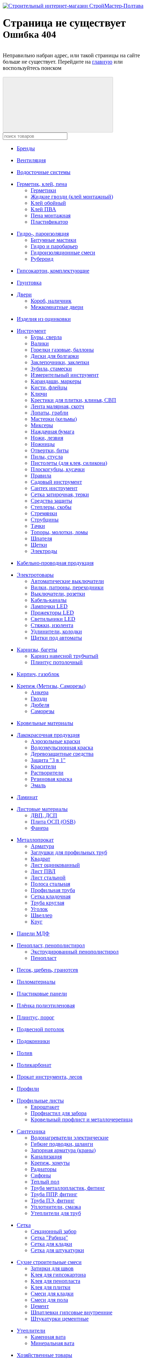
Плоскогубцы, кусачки (58, 469)
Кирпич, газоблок (38, 674)
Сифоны (41, 1175)
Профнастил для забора (59, 1113)
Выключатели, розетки (58, 594)
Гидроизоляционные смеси (63, 253)
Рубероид (42, 259)
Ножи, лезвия (47, 438)
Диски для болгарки (55, 356)
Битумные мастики (53, 240)
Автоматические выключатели (67, 581)
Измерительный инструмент (65, 375)
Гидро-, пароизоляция (43, 234)
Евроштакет (45, 1107)
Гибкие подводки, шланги (62, 1144)
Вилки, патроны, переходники (67, 587)
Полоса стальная (50, 884)
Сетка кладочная (50, 896)
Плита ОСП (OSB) (53, 822)
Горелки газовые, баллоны (62, 350)
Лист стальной (48, 878)
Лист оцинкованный (55, 865)
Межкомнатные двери (57, 307)
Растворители (47, 773)
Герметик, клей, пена (42, 184)
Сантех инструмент (54, 488)
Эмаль (38, 785)
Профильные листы (40, 1101)
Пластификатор (49, 222)
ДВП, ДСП (44, 815)
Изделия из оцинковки (44, 319)
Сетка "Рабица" (49, 1238)
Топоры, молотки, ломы (59, 532)
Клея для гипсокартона (58, 1275)
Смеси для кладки (52, 1294)
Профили (28, 1089)
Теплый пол (45, 1182)
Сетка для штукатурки (57, 1250)
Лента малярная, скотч (57, 406)
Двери (24, 294)
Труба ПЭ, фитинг (53, 1201)
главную (102, 62)
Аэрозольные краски (55, 741)
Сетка (24, 1225)
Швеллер (41, 915)
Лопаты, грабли (49, 413)
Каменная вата (48, 1337)
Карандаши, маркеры (56, 381)
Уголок (39, 909)
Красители (43, 766)
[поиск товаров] (58, 104)
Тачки (38, 526)
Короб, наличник (51, 301)
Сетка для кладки (51, 1244)
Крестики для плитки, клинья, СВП (73, 400)
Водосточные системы (43, 172)
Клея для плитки (50, 1287)
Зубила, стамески (51, 369)
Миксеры (42, 425)
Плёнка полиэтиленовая (46, 1005)
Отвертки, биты (50, 450)
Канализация (46, 1157)
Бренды (26, 148)
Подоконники (33, 1041)
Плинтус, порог (35, 1017)
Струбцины (45, 520)
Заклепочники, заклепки (60, 362)
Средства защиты (51, 501)
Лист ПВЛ (43, 871)
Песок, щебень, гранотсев (47, 970)
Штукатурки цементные (60, 1319)
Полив (24, 1053)
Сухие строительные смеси (49, 1262)
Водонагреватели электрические (69, 1138)
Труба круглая (47, 903)
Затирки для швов (52, 1268)
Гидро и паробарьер (54, 246)
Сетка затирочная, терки (60, 494)
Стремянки (44, 513)
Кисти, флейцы (49, 387)
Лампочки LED (49, 606)
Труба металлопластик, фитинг (68, 1188)
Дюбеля (40, 705)
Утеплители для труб (56, 1213)
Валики (40, 343)
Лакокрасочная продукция (48, 735)
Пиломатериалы (36, 982)
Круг (37, 922)
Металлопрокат (35, 840)
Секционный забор (53, 1231)
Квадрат (40, 859)
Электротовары (35, 575)
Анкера (39, 692)
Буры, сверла (46, 337)
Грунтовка (29, 283)
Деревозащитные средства (62, 754)
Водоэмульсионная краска (62, 748)
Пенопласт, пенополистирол (51, 945)
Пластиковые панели (42, 994)
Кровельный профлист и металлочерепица (82, 1119)
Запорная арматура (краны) (63, 1150)
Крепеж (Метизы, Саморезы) (51, 686)
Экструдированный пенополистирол (75, 952)
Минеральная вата (52, 1343)
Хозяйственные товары (44, 1355)
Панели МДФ (33, 933)
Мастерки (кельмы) (54, 419)
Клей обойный (48, 203)
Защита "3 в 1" (48, 760)
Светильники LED (53, 619)
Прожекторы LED (52, 613)
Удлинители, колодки (56, 631)
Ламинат (27, 797)
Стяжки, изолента (52, 625)
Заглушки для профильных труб (69, 852)
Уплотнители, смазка (56, 1207)
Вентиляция (31, 160)
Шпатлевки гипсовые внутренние (71, 1312)
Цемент (40, 1306)
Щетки (39, 545)
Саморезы (42, 711)
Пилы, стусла (47, 457)
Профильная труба (53, 890)
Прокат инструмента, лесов (49, 1077)
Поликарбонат (34, 1065)
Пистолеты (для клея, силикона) (69, 463)
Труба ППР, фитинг (54, 1194)
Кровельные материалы (45, 723)
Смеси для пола (49, 1300)
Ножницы (43, 444)
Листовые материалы (42, 809)
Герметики (43, 190)
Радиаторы (44, 1169)
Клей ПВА (43, 209)
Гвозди (39, 699)
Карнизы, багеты (37, 650)
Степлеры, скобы (51, 507)
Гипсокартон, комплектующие (53, 271)
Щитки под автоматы (56, 638)
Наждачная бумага (52, 432)
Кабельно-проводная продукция (55, 563)
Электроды (44, 551)
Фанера (39, 828)
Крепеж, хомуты (50, 1163)
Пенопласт (44, 958)
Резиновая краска (51, 779)
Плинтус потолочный (57, 662)
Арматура (42, 846)
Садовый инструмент (56, 482)
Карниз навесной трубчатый (64, 656)
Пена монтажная (50, 215)
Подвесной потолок (40, 1029)
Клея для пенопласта (55, 1281)
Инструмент (31, 331)
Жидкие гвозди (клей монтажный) (72, 197)
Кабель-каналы (49, 600)
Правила (41, 476)
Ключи (39, 394)
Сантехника (31, 1131)
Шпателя (41, 538)
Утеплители (31, 1331)
